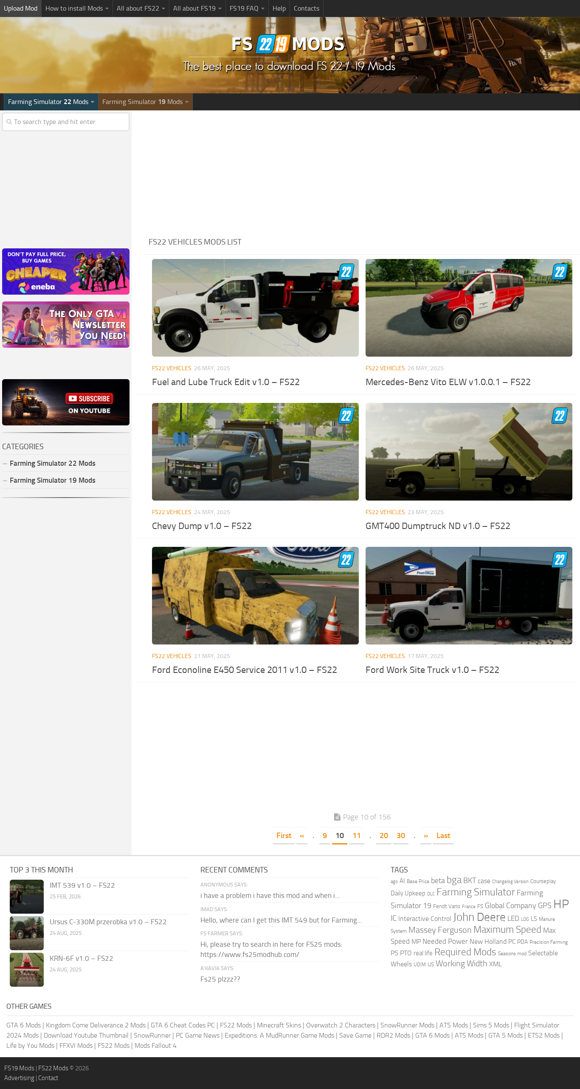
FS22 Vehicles (171, 368)
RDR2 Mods (393, 1035)
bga (454, 880)
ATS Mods (453, 1025)
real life (423, 953)
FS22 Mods (236, 1025)
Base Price (418, 881)
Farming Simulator (475, 892)
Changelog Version (510, 881)
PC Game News (198, 1035)
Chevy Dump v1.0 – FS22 (202, 526)
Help (279, 8)
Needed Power (445, 941)
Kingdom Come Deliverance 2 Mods (96, 1025)
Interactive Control (424, 919)
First (283, 835)
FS (480, 906)
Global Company (510, 905)
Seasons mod (512, 954)
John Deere (479, 917)
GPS (545, 905)
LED (513, 918)
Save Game (355, 1035)
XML (495, 964)
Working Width (461, 963)
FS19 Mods (19, 1068)
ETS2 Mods (544, 1035)
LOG (525, 919)
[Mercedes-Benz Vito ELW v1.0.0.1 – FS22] (469, 308)
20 (384, 835)
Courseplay (543, 881)
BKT (469, 880)
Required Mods (465, 952)
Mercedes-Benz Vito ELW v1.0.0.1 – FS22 (448, 382)
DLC (431, 894)
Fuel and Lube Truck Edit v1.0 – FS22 (226, 382)
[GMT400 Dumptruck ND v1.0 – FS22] (469, 452)
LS (534, 919)
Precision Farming (548, 942)
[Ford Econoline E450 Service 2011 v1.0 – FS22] (255, 595)
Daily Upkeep (408, 893)
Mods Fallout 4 (156, 1045)
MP (416, 941)
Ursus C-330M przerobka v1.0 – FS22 (108, 921)
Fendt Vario (446, 906)
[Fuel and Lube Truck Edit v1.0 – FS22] (255, 308)
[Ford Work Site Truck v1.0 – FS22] (469, 595)
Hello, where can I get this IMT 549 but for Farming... (281, 920)
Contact (48, 1078)
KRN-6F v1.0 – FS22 (81, 958)
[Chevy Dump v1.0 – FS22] (255, 452)
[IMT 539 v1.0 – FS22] (27, 897)
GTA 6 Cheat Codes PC (183, 1025)
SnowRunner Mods (407, 1025)
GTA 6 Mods (23, 1025)
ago (394, 881)
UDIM (420, 965)
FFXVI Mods (76, 1045)
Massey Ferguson (440, 930)
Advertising (19, 1078)
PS (394, 953)
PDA (522, 941)
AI (402, 881)
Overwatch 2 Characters (340, 1025)
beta (438, 880)
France (469, 906)
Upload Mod (20, 8)
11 (356, 835)
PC (511, 941)
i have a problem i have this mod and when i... (270, 895)
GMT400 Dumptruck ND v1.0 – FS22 (438, 526)
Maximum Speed (507, 929)
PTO (406, 953)
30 (401, 835)
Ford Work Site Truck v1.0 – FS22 (432, 669)
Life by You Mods (30, 1045)
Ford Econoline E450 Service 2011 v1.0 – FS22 (244, 669)
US (431, 964)
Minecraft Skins (279, 1025)
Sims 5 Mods (491, 1025)
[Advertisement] (362, 169)
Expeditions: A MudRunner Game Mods (279, 1035)
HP (561, 904)
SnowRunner (152, 1035)
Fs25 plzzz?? (220, 979)
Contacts (306, 8)
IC (394, 918)
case (484, 881)
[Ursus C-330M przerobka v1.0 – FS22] (27, 933)
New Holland (488, 941)
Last (443, 835)
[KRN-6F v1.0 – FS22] (27, 970)
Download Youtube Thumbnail (86, 1035)
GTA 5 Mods (505, 1035)
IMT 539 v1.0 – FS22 (82, 885)
